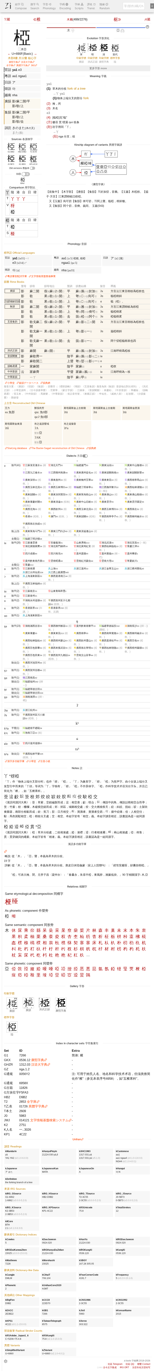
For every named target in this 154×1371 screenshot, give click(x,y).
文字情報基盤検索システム (49, 1120)
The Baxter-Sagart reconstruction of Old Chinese (57, 448)
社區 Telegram (115, 1364)
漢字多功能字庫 (15, 761)
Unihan (76, 1139)
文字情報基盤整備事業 (43, 276)
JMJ (33, 65)
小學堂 (11, 383)
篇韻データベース (28, 383)
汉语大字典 (26, 62)
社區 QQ (130, 1364)
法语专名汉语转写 (141, 1367)
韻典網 (46, 383)
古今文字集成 (110, 1367)
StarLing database (17, 448)
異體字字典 (22, 65)
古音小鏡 (45, 761)
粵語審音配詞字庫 (17, 276)
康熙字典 (13, 62)
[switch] (32, 168)
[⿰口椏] (14, 916)
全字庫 (9, 65)
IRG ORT (124, 1367)
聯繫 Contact (143, 1364)
